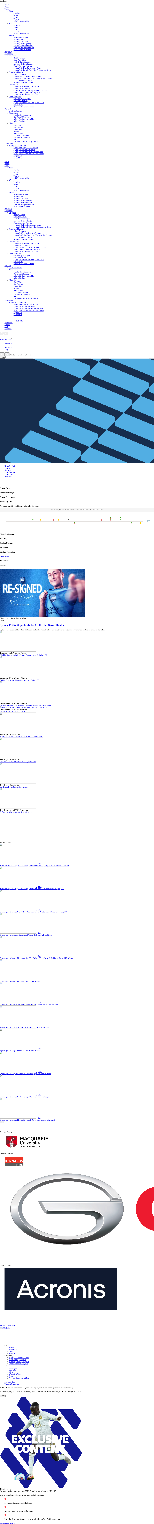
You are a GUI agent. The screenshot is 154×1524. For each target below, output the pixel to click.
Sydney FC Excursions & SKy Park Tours (29, 103)
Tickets (16, 19)
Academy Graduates (21, 42)
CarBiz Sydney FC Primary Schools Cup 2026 (30, 90)
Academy (12, 35)
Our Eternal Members (21, 117)
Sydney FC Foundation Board (24, 150)
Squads (7, 468)
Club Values (18, 125)
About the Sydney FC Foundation (26, 148)
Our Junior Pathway (21, 101)
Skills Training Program (22, 62)
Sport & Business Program (18, 1364)
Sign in (12, 1523)
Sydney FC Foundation (17, 146)
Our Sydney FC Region (22, 99)
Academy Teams (19, 39)
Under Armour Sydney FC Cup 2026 (27, 93)
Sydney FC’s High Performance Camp (27, 68)
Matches (17, 13)
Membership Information (22, 115)
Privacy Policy (10, 1382)
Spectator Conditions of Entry (19, 1378)
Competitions (13, 84)
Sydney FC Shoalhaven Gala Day (26, 95)
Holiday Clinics (19, 58)
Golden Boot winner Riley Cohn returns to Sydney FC (19, 680)
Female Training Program (23, 66)
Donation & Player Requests (24, 107)
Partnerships (18, 129)
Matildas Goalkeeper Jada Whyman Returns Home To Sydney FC (23, 655)
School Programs (20, 74)
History (16, 131)
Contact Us (13, 1368)
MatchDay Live (10, 472)
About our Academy (21, 37)
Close (3, 357)
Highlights (8, 476)
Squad (16, 17)
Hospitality (8, 52)
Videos (7, 7)
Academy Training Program (23, 44)
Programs (12, 56)
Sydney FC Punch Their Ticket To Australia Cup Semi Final (21, 737)
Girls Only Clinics (20, 60)
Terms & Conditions (12, 1384)
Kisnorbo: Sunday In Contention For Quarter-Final (18, 762)
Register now (4, 1523)
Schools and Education (17, 72)
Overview (8, 470)
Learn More (18, 158)
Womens (12, 23)
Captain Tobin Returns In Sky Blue (12, 711)
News (7, 5)
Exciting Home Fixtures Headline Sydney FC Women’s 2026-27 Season (26, 705)
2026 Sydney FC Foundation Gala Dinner (29, 154)
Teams (7, 9)
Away (7, 556)
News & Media (10, 466)
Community (9, 54)
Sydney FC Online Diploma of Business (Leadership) (33, 78)
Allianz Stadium (19, 121)
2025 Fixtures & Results (22, 50)
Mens (11, 11)
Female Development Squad (24, 48)
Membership (13, 113)
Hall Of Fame (18, 133)
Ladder (16, 15)
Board (16, 139)
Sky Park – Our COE (21, 135)
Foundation (9, 144)
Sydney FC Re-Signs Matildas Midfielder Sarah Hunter (32, 625)
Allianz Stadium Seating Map (24, 119)
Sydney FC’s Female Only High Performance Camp (32, 70)
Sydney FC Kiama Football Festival (26, 86)
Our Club (8, 109)
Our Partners (18, 105)
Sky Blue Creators (15, 111)
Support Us (18, 156)
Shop (6, 349)
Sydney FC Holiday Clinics (19, 1358)
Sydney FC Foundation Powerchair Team (28, 152)
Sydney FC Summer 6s (22, 88)
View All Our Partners (8, 1326)
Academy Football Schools (23, 46)
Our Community (15, 97)
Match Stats (9, 474)
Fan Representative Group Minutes (26, 141)
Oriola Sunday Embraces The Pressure (14, 787)
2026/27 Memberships (21, 21)
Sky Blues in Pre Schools (23, 80)
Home (2, 556)
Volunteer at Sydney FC (22, 137)
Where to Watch (15, 1374)
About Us (12, 123)
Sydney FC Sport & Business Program (27, 76)
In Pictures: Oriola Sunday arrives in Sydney (16, 812)
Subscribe (12, 1370)
